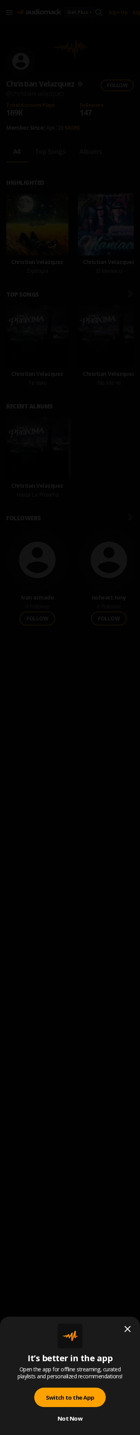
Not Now (70, 1418)
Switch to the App (70, 1397)
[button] (70, 717)
